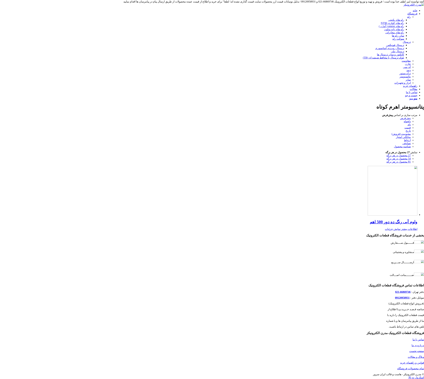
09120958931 (402, 297)
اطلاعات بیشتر (409, 229)
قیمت (407, 127)
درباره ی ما (418, 345)
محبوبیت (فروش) (401, 134)
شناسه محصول (402, 146)
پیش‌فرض (405, 118)
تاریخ (408, 130)
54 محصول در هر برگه (398, 158)
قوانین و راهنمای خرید (412, 362)
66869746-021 (403, 291)
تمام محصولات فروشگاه (410, 368)
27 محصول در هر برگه (398, 155)
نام (409, 124)
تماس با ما (418, 339)
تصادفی (406, 143)
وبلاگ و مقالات (416, 357)
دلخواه (407, 121)
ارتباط (407, 140)
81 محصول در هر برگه (398, 161)
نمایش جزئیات (392, 229)
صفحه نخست (416, 351)
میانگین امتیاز (403, 137)
